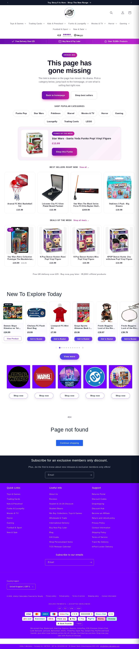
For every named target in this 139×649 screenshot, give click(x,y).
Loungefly (52, 121)
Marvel (70, 113)
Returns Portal (98, 494)
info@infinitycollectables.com (109, 646)
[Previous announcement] (8, 2)
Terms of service (78, 596)
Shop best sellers (84, 95)
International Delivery (59, 523)
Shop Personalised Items (61, 542)
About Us (53, 494)
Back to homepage (55, 95)
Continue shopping (69, 443)
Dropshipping (98, 504)
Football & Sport (14, 528)
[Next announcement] (131, 2)
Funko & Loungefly (15, 508)
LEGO (89, 121)
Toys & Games (13, 494)
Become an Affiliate (101, 513)
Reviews (53, 499)
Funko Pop (21, 113)
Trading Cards (71, 121)
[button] (17, 23)
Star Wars (39, 113)
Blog (51, 532)
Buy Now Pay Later (58, 528)
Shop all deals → (81, 220)
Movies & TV (87, 113)
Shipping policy (93, 596)
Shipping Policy (99, 532)
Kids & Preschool (15, 504)
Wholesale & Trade (58, 518)
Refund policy (64, 596)
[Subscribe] (91, 475)
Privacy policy (51, 596)
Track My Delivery (100, 542)
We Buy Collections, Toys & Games (65, 513)
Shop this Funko (64, 152)
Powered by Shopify (35, 596)
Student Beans (56, 508)
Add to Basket (36, 339)
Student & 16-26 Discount (61, 504)
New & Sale (12, 532)
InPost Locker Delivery (102, 547)
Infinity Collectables (20, 596)
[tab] (60, 348)
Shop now (18, 396)
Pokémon (55, 113)
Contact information (109, 596)
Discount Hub (98, 508)
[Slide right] (83, 348)
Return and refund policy (103, 518)
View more (69, 356)
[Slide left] (56, 348)
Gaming (119, 113)
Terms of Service (100, 537)
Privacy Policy (98, 523)
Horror (104, 113)
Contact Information (101, 528)
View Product (13, 339)
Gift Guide (54, 537)
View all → (84, 167)
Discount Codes (99, 499)
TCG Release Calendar (60, 547)
